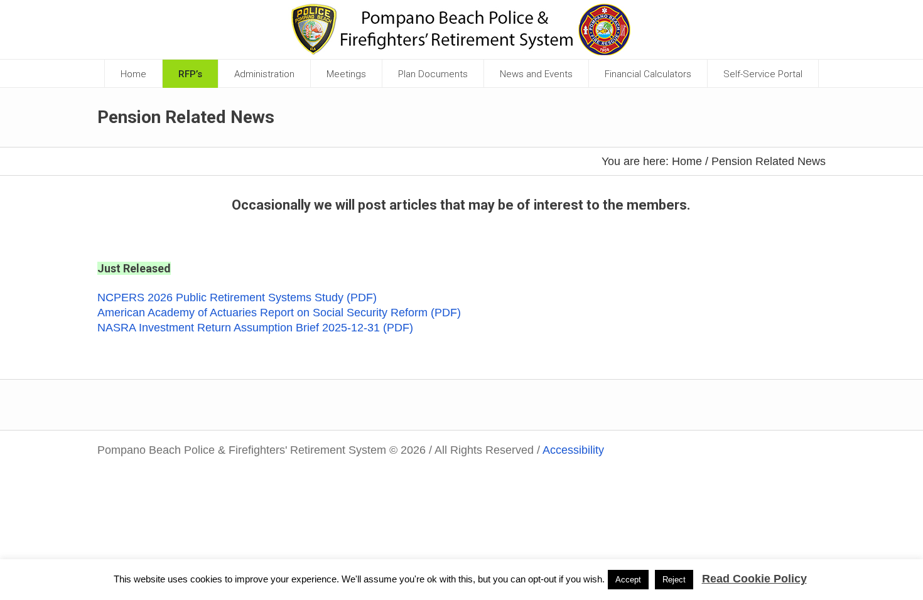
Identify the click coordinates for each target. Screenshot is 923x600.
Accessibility (573, 450)
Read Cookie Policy (754, 578)
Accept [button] (628, 579)
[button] (265, 74)
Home (687, 161)
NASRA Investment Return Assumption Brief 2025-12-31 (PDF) (255, 327)
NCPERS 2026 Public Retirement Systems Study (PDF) (237, 297)
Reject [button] (674, 579)
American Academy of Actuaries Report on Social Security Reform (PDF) (279, 312)
